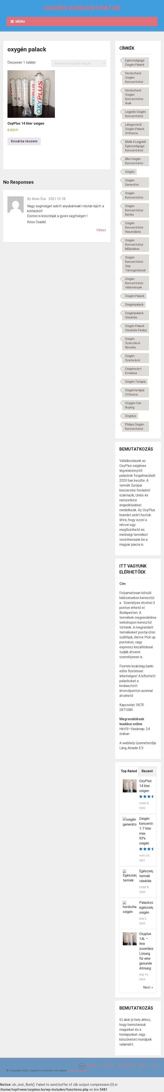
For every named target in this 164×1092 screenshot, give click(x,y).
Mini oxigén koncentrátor (134, 161)
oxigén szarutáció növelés (132, 343)
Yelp (155, 1065)
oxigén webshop (77, 1070)
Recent (147, 771)
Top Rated (129, 771)
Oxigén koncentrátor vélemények (134, 283)
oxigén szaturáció (132, 358)
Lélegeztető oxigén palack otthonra (134, 129)
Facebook (90, 1065)
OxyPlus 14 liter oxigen (145, 786)
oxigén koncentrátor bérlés (134, 210)
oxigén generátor (132, 182)
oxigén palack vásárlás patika (136, 328)
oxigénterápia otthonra (134, 392)
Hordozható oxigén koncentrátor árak (134, 97)
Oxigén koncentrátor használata (134, 227)
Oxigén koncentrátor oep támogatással (135, 264)
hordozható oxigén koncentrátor (134, 78)
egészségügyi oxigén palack (134, 62)
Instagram (126, 1065)
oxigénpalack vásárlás (134, 315)
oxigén (130, 171)
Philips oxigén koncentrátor (134, 426)
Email (143, 1065)
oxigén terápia (135, 381)
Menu (20, 21)
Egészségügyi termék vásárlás (149, 876)
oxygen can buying (133, 405)
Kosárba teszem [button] (24, 141)
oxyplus (130, 416)
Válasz (101, 230)
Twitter (107, 1065)
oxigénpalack (134, 304)
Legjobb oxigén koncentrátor (135, 114)
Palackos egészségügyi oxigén (149, 907)
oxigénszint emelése (133, 371)
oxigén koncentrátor (134, 195)
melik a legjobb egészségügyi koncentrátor (135, 146)
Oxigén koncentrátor (82, 8)
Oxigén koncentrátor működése (134, 245)
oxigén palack (134, 296)
